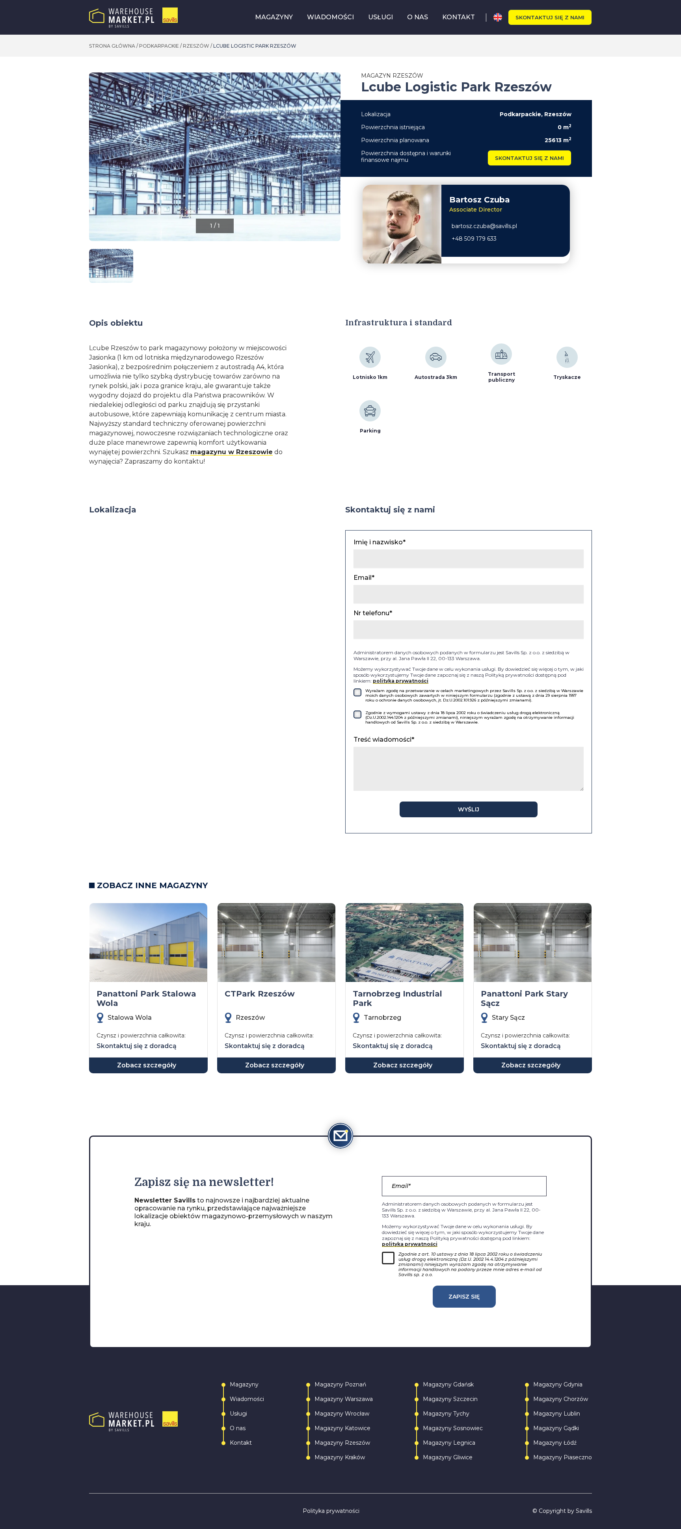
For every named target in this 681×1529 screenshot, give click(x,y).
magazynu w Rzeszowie (231, 452)
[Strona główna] (133, 17)
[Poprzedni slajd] (95, 160)
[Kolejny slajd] (334, 160)
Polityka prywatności (331, 1511)
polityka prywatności (400, 681)
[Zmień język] (500, 17)
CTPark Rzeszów (260, 993)
